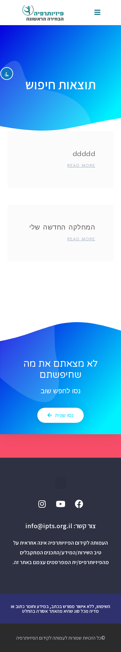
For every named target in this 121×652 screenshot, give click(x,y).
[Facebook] (79, 504)
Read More (81, 165)
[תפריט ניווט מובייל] (97, 12)
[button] (60, 415)
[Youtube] (60, 504)
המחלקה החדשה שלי (62, 227)
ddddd (84, 154)
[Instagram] (42, 504)
